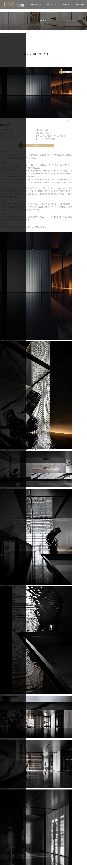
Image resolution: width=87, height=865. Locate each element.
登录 (78, 4)
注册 (82, 4)
